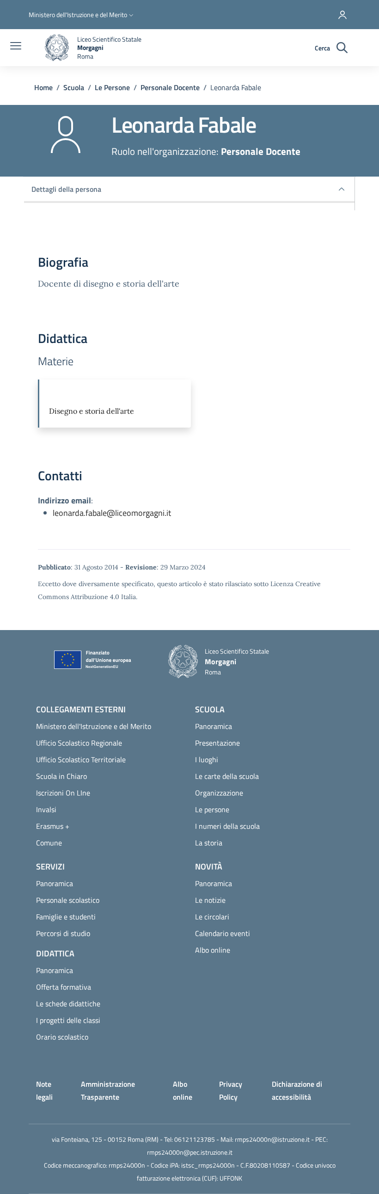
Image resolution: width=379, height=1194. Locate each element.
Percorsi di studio (63, 933)
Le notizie (210, 900)
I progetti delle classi (68, 1020)
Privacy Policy (230, 1090)
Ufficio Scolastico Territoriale (81, 759)
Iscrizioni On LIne (63, 792)
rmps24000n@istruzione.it (272, 1139)
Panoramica (213, 726)
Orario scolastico (62, 1036)
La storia (208, 842)
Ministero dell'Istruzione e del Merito (93, 726)
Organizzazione (219, 792)
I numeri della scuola (227, 826)
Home (43, 87)
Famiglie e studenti (66, 916)
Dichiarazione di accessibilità (297, 1090)
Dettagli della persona (66, 189)
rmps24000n (127, 1165)
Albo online (212, 949)
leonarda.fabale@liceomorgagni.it (112, 513)
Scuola (73, 87)
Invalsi (46, 809)
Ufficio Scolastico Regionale (79, 742)
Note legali (44, 1090)
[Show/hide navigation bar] (15, 46)
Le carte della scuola (227, 776)
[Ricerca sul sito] (342, 48)
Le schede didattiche (68, 1003)
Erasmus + (52, 826)
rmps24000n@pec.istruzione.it (189, 1152)
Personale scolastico (67, 900)
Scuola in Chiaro (61, 776)
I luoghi (206, 759)
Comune (49, 842)
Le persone (212, 809)
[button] (82, 15)
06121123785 (194, 1139)
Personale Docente (170, 87)
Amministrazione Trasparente (108, 1090)
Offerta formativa (63, 986)
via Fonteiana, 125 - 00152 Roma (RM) (105, 1139)
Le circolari (212, 916)
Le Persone (112, 87)
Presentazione (217, 742)
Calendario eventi (222, 933)
